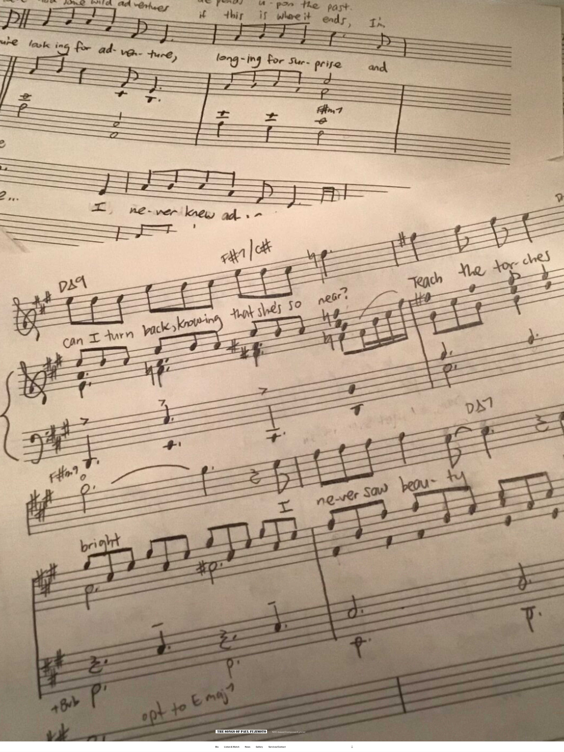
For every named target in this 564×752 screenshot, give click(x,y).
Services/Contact (277, 747)
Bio (217, 747)
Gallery (259, 747)
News (247, 747)
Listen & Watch (231, 747)
